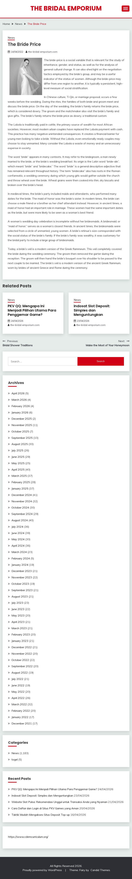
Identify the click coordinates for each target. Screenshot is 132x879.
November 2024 (22, 501)
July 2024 (17, 526)
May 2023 (18, 615)
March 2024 (19, 552)
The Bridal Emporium (66, 8)
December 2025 (22, 418)
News (11, 37)
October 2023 (20, 583)
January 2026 (20, 412)
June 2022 (18, 685)
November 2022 (22, 653)
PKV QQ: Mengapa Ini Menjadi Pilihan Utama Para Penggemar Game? (32, 310)
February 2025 (21, 482)
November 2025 (22, 425)
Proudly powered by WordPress (43, 870)
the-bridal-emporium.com (42, 51)
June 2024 (18, 533)
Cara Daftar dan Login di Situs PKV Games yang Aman (45, 808)
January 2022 (20, 717)
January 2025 (20, 488)
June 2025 (18, 456)
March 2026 (19, 399)
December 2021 (22, 723)
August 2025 (20, 444)
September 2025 (22, 438)
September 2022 (22, 666)
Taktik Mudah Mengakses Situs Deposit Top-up (41, 814)
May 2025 (18, 463)
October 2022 (20, 660)
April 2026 (18, 393)
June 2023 (18, 609)
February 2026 (21, 406)
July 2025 (17, 450)
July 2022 (17, 679)
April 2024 (18, 545)
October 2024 (20, 507)
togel (15, 759)
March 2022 (19, 704)
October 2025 (20, 431)
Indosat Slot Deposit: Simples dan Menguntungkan (92, 310)
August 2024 (20, 520)
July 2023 (17, 602)
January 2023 (20, 641)
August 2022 (20, 672)
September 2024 (22, 514)
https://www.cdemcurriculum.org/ (28, 836)
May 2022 (18, 691)
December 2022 (22, 647)
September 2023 (22, 590)
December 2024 (22, 495)
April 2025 (18, 469)
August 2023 (20, 596)
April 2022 (18, 698)
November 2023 (22, 577)
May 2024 (18, 539)
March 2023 (19, 628)
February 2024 (21, 558)
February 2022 (21, 710)
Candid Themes (100, 870)
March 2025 (19, 475)
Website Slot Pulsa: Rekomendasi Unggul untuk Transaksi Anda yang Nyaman (59, 802)
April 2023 (18, 622)
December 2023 (22, 571)
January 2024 (20, 564)
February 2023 (21, 634)
